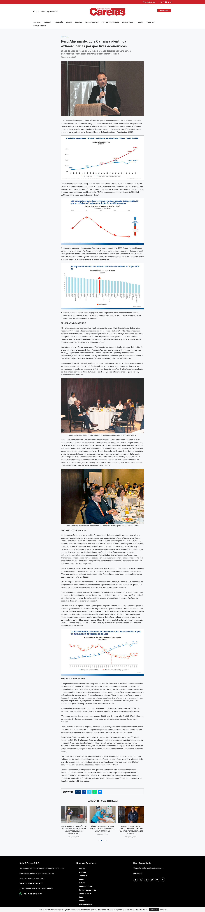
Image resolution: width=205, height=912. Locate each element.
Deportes (150, 22)
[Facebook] (158, 2)
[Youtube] (168, 2)
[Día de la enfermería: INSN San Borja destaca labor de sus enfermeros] (74, 814)
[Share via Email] (100, 792)
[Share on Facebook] (84, 792)
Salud (140, 22)
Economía (59, 22)
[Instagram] (163, 2)
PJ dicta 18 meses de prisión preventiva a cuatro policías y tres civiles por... (131, 828)
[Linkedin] (166, 2)
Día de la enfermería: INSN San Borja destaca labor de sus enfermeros (74, 828)
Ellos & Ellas (127, 22)
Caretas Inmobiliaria (110, 22)
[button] (64, 823)
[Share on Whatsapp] (94, 792)
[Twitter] (161, 2)
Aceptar (154, 910)
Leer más (163, 909)
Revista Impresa (39, 26)
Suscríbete (164, 10)
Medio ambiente (91, 22)
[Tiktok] (171, 2)
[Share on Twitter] (89, 792)
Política (36, 22)
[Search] (34, 12)
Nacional (47, 22)
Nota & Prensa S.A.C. (29, 863)
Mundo (69, 22)
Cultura (78, 22)
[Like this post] (78, 792)
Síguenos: (138, 873)
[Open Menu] (38, 12)
